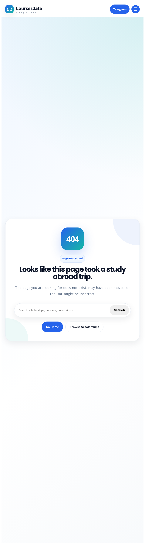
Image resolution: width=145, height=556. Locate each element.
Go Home (52, 327)
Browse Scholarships (84, 327)
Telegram (119, 9)
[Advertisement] (40, 28)
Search (119, 310)
